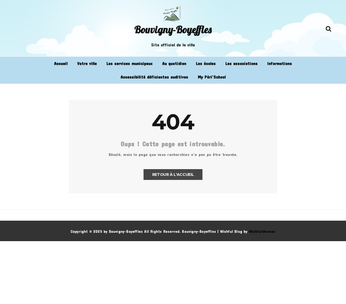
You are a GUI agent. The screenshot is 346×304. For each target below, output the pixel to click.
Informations (279, 63)
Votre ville (87, 63)
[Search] (328, 27)
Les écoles (206, 63)
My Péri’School (212, 76)
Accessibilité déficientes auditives (154, 76)
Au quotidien (174, 63)
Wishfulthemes (262, 231)
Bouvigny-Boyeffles (173, 29)
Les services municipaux (129, 63)
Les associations (241, 63)
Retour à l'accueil (173, 174)
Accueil (61, 63)
